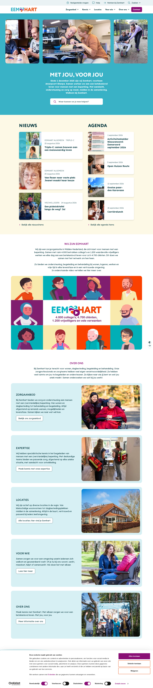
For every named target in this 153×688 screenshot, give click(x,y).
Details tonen (120, 684)
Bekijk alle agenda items (102, 224)
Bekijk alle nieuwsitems (33, 224)
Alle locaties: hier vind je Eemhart (34, 520)
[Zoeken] (55, 101)
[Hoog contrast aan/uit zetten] (149, 342)
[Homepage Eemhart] (31, 9)
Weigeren (134, 671)
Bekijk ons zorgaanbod (29, 418)
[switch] (66, 683)
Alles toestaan (134, 656)
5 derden (51, 674)
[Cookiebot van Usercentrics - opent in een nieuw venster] (14, 683)
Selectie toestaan (134, 663)
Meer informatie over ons (30, 621)
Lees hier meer (25, 571)
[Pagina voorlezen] (149, 346)
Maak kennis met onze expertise (34, 468)
